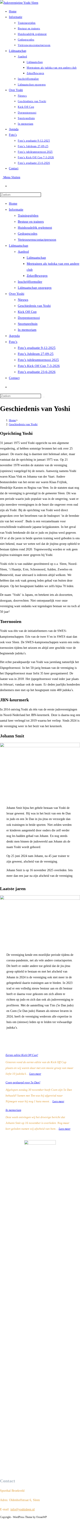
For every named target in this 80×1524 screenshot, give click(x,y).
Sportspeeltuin (28, 324)
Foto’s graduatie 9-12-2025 (37, 348)
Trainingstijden (28, 215)
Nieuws (23, 299)
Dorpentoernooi (29, 317)
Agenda (14, 336)
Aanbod (23, 251)
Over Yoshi (16, 293)
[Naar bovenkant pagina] (1, 1521)
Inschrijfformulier (30, 281)
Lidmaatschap (18, 245)
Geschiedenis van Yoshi (34, 305)
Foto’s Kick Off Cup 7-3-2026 (39, 366)
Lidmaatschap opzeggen (35, 287)
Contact (14, 378)
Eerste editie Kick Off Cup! (22, 1055)
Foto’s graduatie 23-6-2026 (37, 372)
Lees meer (35, 1073)
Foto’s (13, 342)
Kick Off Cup (27, 311)
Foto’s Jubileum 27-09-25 (36, 354)
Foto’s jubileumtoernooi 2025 (38, 360)
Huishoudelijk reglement (35, 227)
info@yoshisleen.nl (22, 1509)
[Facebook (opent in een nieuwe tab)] (10, 186)
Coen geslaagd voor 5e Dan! (23, 1082)
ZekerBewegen (37, 275)
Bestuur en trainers (31, 221)
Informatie (16, 209)
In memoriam (27, 330)
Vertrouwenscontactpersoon (37, 239)
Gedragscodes (27, 233)
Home (13, 203)
